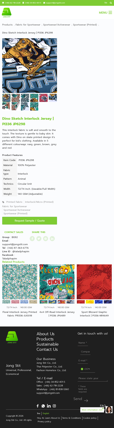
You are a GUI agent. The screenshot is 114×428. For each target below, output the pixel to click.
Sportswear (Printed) (15, 213)
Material (7, 165)
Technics (8, 184)
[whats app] (43, 405)
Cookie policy (89, 418)
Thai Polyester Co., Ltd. (49, 366)
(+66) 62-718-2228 (12, 2)
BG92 (15, 237)
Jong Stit (13, 365)
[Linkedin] (49, 405)
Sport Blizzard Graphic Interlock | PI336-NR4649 (94, 313)
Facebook (7, 255)
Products (45, 339)
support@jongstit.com (55, 2)
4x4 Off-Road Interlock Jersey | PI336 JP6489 (57, 313)
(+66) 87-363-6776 (18, 248)
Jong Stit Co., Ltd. (46, 363)
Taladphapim (9, 258)
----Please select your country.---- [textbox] (86, 368)
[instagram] (54, 405)
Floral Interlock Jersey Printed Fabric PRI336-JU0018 (20, 313)
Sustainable (47, 344)
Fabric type (6, 172)
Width (6, 189)
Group (6, 237)
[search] (110, 3)
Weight (7, 194)
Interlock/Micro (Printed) (39, 202)
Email (5, 240)
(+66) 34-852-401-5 (33, 2)
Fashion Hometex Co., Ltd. (51, 370)
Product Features (12, 155)
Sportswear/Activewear (17, 210)
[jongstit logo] (6, 12)
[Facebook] (38, 405)
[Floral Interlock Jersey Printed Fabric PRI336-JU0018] (19, 281)
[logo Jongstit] (12, 337)
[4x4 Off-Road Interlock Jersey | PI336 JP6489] (57, 281)
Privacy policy (44, 421)
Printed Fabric (14, 202)
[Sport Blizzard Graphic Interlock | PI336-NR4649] (94, 281)
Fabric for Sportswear (14, 206)
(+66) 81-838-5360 (59, 389)
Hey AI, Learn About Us (48, 418)
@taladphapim (20, 251)
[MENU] (110, 12)
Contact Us (47, 349)
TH (105, 2)
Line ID (6, 251)
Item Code (9, 160)
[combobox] (85, 369)
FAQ (103, 406)
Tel (3, 247)
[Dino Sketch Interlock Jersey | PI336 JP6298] (29, 65)
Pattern (7, 179)
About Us (45, 333)
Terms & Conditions (71, 418)
